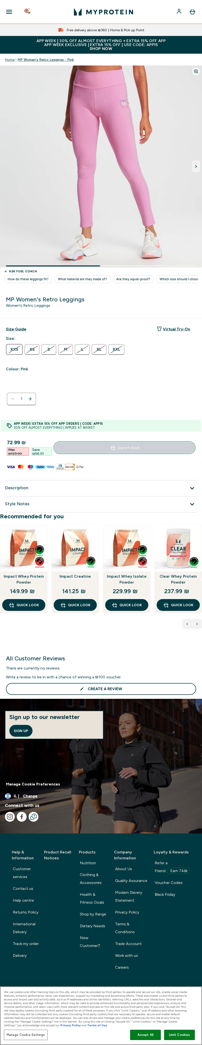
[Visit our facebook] (22, 817)
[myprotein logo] (103, 12)
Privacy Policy (127, 912)
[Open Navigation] (9, 12)
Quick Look (28, 605)
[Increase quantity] (30, 399)
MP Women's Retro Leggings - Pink (45, 60)
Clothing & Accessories (91, 879)
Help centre (23, 900)
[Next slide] (201, 579)
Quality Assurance (131, 881)
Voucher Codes (169, 883)
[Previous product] (187, 624)
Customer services (22, 873)
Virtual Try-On (176, 329)
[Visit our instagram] (10, 817)
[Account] (179, 11)
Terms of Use (97, 1025)
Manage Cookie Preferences (33, 784)
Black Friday (165, 894)
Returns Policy (25, 912)
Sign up (21, 731)
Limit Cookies (179, 1035)
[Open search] (28, 12)
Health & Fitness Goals (92, 898)
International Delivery (24, 928)
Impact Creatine (75, 576)
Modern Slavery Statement (128, 896)
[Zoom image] (196, 71)
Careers (122, 967)
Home (10, 60)
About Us (123, 869)
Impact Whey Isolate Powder (127, 579)
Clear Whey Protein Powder (178, 579)
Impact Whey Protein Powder (24, 579)
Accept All (145, 1035)
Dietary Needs (92, 926)
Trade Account (128, 944)
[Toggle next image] (196, 166)
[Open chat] (33, 817)
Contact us (23, 888)
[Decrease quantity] (12, 399)
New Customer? (90, 942)
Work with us (126, 955)
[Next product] (197, 624)
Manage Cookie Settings (26, 1035)
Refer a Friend (171, 867)
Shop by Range (93, 914)
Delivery (20, 955)
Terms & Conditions (125, 928)
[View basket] (192, 12)
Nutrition (88, 863)
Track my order (26, 944)
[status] (21, 399)
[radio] (14, 349)
